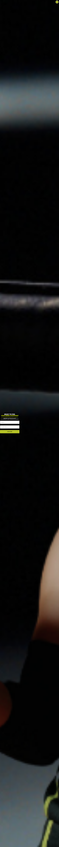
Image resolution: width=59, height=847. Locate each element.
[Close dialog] (57, 2)
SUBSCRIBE (9, 431)
